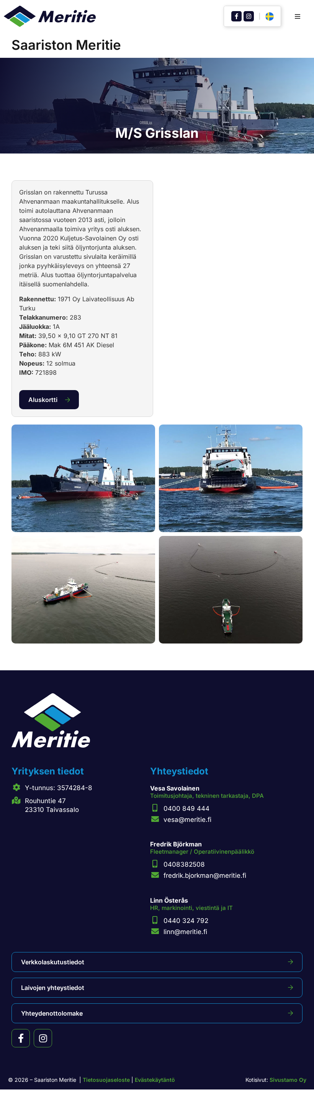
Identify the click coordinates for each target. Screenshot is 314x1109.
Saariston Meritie (66, 45)
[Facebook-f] (236, 16)
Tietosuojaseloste (106, 1079)
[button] (297, 16)
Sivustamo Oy (288, 1079)
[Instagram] (249, 16)
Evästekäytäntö (155, 1079)
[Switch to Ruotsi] (270, 16)
